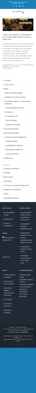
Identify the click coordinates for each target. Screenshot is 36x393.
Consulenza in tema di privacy (15, 97)
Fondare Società (11, 141)
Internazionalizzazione (11, 133)
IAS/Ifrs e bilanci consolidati (9, 276)
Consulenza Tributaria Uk (14, 150)
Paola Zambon (7, 65)
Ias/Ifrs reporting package (13, 93)
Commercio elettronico (11, 168)
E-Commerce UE (12, 116)
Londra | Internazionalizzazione (15, 137)
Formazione (8, 181)
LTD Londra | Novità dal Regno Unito (16, 185)
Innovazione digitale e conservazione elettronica (9, 291)
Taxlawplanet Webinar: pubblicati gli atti (26, 226)
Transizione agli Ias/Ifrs (24, 276)
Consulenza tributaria (11, 129)
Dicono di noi (9, 84)
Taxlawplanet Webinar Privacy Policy (26, 249)
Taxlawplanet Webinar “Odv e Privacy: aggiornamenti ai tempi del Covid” (26, 237)
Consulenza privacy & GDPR (26, 281)
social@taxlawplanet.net (18, 3)
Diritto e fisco (8, 177)
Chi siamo (7, 80)
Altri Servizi (9, 112)
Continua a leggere (7, 68)
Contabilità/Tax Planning (14, 145)
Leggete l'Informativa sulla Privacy (12, 339)
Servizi (6, 89)
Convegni (7, 173)
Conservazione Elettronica (15, 108)
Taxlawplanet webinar (11, 198)
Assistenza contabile (13, 124)
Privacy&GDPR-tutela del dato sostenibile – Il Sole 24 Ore (26, 216)
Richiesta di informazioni (12, 189)
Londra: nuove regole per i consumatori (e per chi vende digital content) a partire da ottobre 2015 (17, 37)
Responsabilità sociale (9, 214)
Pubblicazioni (8, 158)
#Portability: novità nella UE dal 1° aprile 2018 (25, 259)
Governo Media (11, 120)
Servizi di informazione (8, 225)
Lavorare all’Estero (12, 154)
